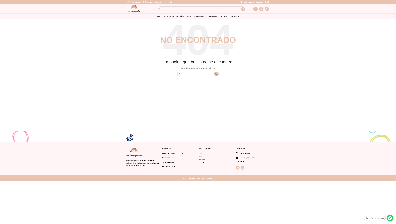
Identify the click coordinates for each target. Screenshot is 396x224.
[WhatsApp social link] (171, 2)
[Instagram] (242, 168)
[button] (390, 218)
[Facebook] (238, 168)
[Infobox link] (134, 2)
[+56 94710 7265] (237, 153)
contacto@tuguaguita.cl (247, 158)
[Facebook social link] (166, 2)
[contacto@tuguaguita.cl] (237, 158)
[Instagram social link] (168, 2)
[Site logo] (134, 9)
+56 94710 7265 (245, 153)
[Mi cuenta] (255, 9)
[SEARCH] (243, 9)
